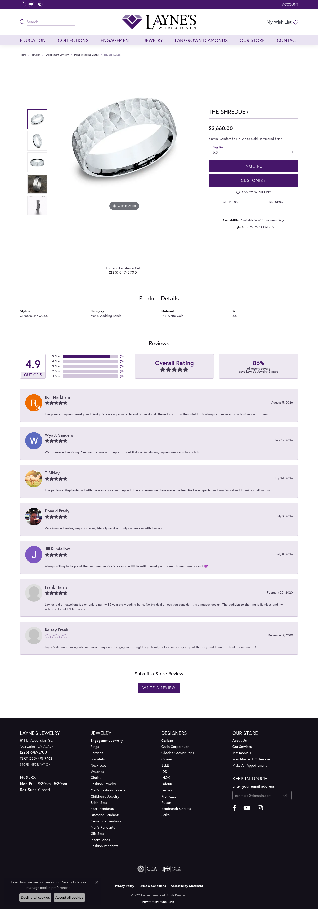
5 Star (56, 356)
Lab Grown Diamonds (201, 40)
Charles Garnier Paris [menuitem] (177, 752)
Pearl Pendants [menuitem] (102, 808)
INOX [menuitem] (165, 777)
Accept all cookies (69, 897)
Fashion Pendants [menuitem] (104, 845)
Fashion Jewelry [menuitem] (103, 783)
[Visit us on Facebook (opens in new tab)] (23, 4)
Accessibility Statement (187, 886)
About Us (239, 740)
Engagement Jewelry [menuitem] (107, 740)
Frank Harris (56, 587)
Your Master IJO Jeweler (251, 759)
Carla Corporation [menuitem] (175, 746)
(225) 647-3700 (123, 272)
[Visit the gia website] (147, 869)
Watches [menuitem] (97, 771)
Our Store (252, 40)
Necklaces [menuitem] (98, 765)
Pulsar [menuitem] (166, 802)
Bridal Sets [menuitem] (99, 802)
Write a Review (158, 687)
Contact (287, 40)
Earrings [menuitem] (97, 752)
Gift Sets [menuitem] (97, 833)
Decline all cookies (35, 897)
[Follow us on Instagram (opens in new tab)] (40, 4)
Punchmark (167, 902)
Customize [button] (253, 180)
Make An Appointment (249, 765)
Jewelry (153, 40)
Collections (73, 40)
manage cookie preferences (48, 888)
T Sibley (52, 472)
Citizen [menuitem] (166, 759)
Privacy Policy (124, 886)
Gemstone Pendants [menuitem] (106, 821)
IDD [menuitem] (164, 771)
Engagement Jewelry (57, 54)
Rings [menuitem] (95, 746)
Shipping (230, 202)
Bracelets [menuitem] (98, 759)
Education (33, 40)
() (122, 356)
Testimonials (241, 752)
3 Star (56, 366)
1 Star (57, 376)
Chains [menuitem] (96, 777)
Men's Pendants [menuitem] (103, 827)
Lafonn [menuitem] (166, 783)
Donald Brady (57, 510)
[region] (124, 162)
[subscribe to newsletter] (284, 795)
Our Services (242, 746)
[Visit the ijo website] (171, 869)
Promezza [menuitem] (168, 796)
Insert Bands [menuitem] (100, 839)
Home (23, 54)
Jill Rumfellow (57, 548)
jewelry (36, 54)
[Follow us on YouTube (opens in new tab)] (31, 4)
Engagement (116, 40)
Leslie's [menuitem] (166, 790)
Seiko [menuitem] (165, 814)
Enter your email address (253, 786)
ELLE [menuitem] (165, 765)
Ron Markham (57, 397)
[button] (289, 4)
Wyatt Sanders (59, 435)
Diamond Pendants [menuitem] (105, 814)
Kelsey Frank (56, 629)
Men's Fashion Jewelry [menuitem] (108, 790)
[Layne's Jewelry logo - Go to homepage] (159, 22)
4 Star (56, 361)
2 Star (56, 371)
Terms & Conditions (152, 886)
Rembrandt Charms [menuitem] (176, 808)
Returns (276, 202)
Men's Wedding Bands (86, 54)
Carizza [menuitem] (167, 740)
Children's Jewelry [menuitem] (105, 796)
